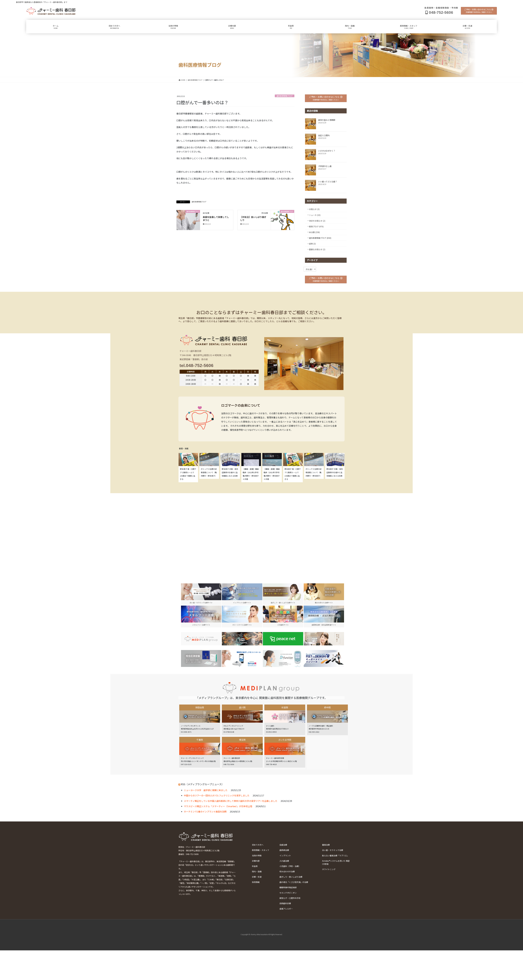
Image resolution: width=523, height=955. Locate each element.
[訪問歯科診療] (201, 639)
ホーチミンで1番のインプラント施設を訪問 (205, 811)
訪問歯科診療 (285, 903)
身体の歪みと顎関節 (326, 120)
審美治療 (326, 844)
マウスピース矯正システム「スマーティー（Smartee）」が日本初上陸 (218, 806)
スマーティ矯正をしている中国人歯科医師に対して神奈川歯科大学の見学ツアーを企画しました (230, 801)
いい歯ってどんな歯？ (327, 181)
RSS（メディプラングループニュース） (202, 784)
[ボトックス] (324, 639)
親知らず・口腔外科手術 (289, 898)
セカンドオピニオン (288, 892)
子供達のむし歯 (325, 166)
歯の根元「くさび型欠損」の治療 (293, 882)
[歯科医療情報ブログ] (188, 217)
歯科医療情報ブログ (285, 96)
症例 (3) (312, 243)
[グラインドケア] (242, 658)
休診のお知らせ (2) (317, 220)
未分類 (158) (314, 232)
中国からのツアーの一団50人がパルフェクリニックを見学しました (216, 795)
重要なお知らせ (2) (317, 249)
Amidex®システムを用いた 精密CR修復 (336, 862)
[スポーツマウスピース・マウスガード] (242, 639)
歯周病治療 (284, 850)
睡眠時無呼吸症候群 (288, 887)
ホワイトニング (328, 869)
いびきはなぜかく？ (326, 150)
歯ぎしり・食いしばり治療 (290, 876)
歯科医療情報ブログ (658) (320, 238)
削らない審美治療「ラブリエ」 (335, 855)
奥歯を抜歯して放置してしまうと (216, 218)
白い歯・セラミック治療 (332, 850)
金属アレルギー (286, 908)
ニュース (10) (314, 215)
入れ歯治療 (284, 860)
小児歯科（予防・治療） (289, 866)
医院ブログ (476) (316, 226)
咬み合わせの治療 (287, 871)
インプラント (285, 855)
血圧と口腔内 (324, 135)
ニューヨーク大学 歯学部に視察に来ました (205, 790)
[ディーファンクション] (283, 658)
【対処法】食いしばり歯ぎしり (253, 218)
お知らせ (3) (314, 209)
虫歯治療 (283, 844)
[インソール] (324, 658)
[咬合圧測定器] (201, 658)
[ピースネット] (283, 639)
